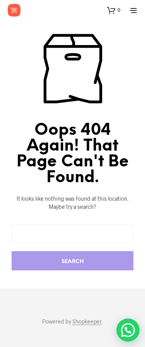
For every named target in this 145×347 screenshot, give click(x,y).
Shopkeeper (87, 322)
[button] (113, 10)
